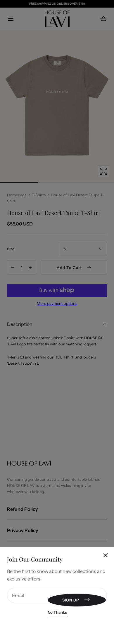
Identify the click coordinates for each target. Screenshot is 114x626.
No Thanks (57, 612)
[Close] (57, 313)
